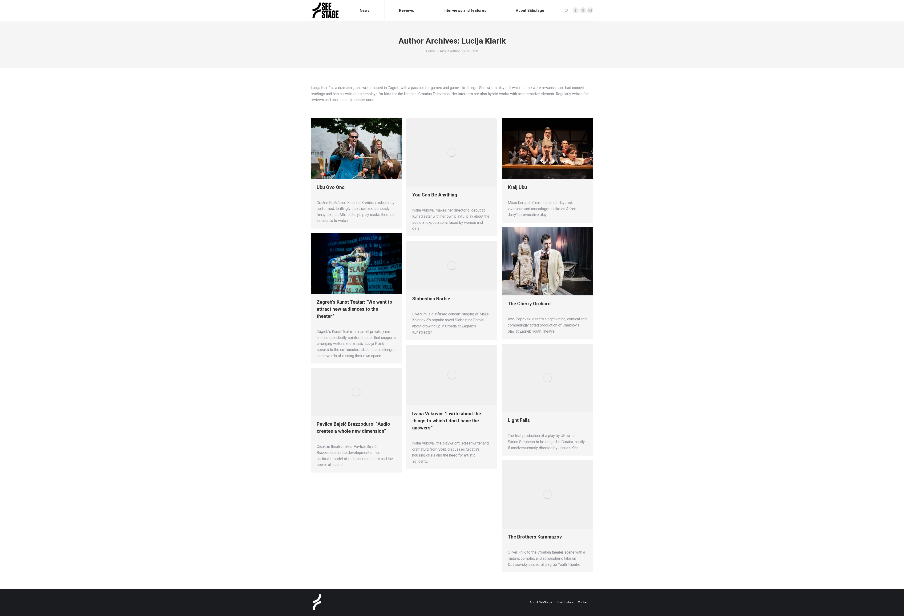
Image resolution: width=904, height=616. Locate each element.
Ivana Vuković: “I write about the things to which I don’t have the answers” (446, 421)
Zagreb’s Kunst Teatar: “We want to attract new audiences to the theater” (354, 309)
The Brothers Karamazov (535, 537)
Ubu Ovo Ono (331, 187)
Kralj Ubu (517, 187)
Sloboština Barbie (431, 299)
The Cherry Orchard (529, 303)
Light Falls (519, 420)
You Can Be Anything (434, 195)
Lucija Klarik (483, 40)
